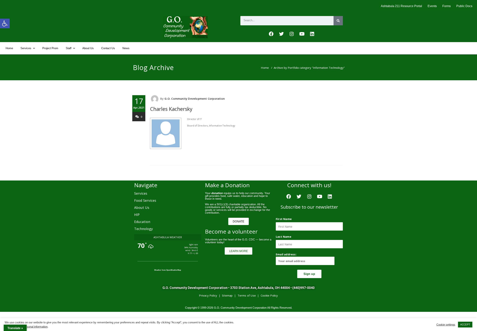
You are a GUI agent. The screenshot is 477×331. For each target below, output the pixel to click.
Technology (143, 229)
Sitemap (227, 295)
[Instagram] (291, 33)
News (125, 48)
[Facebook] (271, 33)
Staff (68, 48)
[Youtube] (302, 33)
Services (25, 48)
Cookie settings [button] (445, 324)
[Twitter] (281, 33)
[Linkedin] (312, 33)
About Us (88, 48)
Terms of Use (247, 295)
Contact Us (108, 48)
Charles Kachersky (171, 108)
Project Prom (50, 48)
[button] (5, 23)
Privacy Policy (208, 295)
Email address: (286, 254)
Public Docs (464, 6)
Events (432, 6)
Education (142, 221)
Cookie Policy (269, 295)
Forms (446, 6)
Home (9, 48)
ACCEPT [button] (465, 324)
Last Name (283, 236)
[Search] (338, 20)
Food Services (145, 200)
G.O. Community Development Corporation (195, 98)
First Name (284, 219)
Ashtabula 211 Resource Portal (401, 6)
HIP (137, 214)
